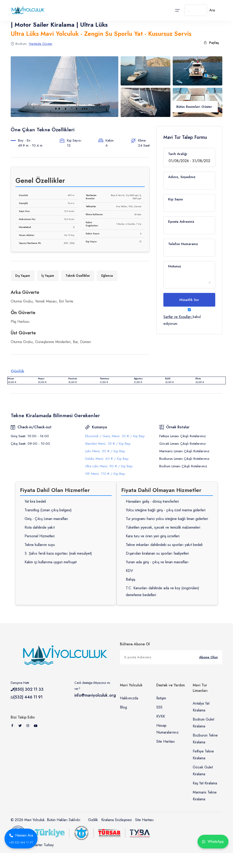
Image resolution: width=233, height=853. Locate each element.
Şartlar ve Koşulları (177, 316)
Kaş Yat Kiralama (205, 783)
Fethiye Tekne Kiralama (203, 755)
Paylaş (214, 42)
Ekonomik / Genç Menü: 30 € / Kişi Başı (115, 436)
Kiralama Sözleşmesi (116, 819)
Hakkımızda (129, 698)
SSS (159, 707)
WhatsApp (216, 841)
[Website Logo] (27, 10)
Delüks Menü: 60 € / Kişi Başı (107, 458)
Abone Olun (208, 657)
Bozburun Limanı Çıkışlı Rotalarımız (184, 458)
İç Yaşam (47, 275)
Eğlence (107, 275)
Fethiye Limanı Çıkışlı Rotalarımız (182, 436)
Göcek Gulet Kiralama (203, 771)
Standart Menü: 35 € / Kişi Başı (108, 443)
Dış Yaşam (22, 275)
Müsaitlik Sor (189, 299)
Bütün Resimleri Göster (194, 106)
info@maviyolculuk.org (95, 695)
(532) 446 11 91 (28, 697)
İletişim (161, 698)
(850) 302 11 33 (28, 689)
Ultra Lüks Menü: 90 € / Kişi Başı (109, 466)
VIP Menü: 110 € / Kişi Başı (105, 473)
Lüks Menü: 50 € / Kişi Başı (105, 451)
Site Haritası (165, 741)
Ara (212, 10)
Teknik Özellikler (78, 275)
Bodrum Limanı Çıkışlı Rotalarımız (183, 466)
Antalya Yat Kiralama (201, 707)
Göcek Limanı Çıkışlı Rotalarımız (182, 443)
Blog (123, 707)
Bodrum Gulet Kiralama (203, 723)
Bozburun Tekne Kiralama (205, 739)
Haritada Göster (40, 43)
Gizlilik (93, 819)
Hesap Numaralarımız (167, 729)
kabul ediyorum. (182, 320)
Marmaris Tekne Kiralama (205, 796)
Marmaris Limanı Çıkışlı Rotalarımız (184, 451)
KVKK (160, 716)
